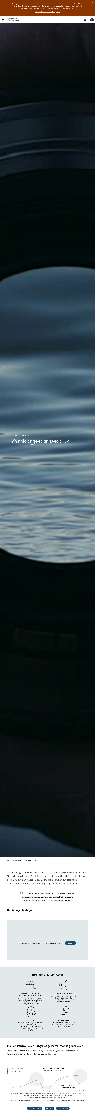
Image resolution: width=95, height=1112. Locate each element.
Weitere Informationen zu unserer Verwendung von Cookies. (47, 1097)
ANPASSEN (49, 1108)
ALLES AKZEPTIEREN (35, 1108)
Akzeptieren (70, 943)
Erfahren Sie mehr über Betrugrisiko (47, 12)
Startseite (6, 860)
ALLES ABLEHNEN (63, 1108)
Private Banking (18, 860)
